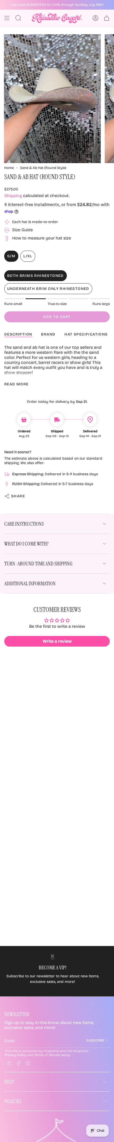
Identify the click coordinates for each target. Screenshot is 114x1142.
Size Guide (22, 229)
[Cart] (106, 18)
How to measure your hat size (41, 238)
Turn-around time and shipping (38, 563)
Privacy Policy (15, 1055)
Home (9, 168)
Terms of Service (47, 1055)
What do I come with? (26, 543)
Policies (12, 1101)
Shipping (13, 195)
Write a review (57, 641)
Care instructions (24, 523)
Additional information (30, 583)
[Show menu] (7, 18)
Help (9, 1081)
